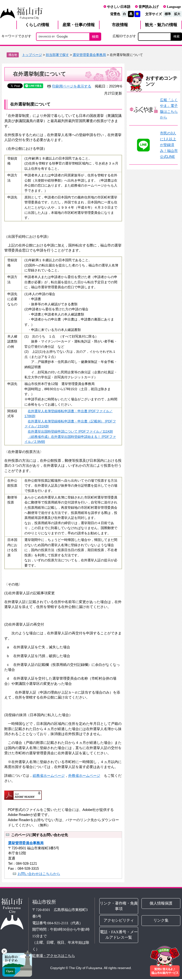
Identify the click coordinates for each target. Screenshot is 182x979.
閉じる (4, 951)
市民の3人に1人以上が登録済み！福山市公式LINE (169, 145)
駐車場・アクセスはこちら (53, 956)
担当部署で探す (57, 55)
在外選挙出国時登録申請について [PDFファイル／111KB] (70, 431)
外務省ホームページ (84, 775)
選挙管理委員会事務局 (89, 55)
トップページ (32, 55)
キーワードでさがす (16, 36)
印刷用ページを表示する (71, 86)
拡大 (177, 14)
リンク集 (160, 920)
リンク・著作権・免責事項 (119, 906)
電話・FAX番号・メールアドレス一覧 (119, 935)
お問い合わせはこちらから (39, 874)
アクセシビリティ (119, 920)
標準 (168, 14)
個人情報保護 (161, 903)
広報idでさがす (124, 36)
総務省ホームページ (49, 775)
